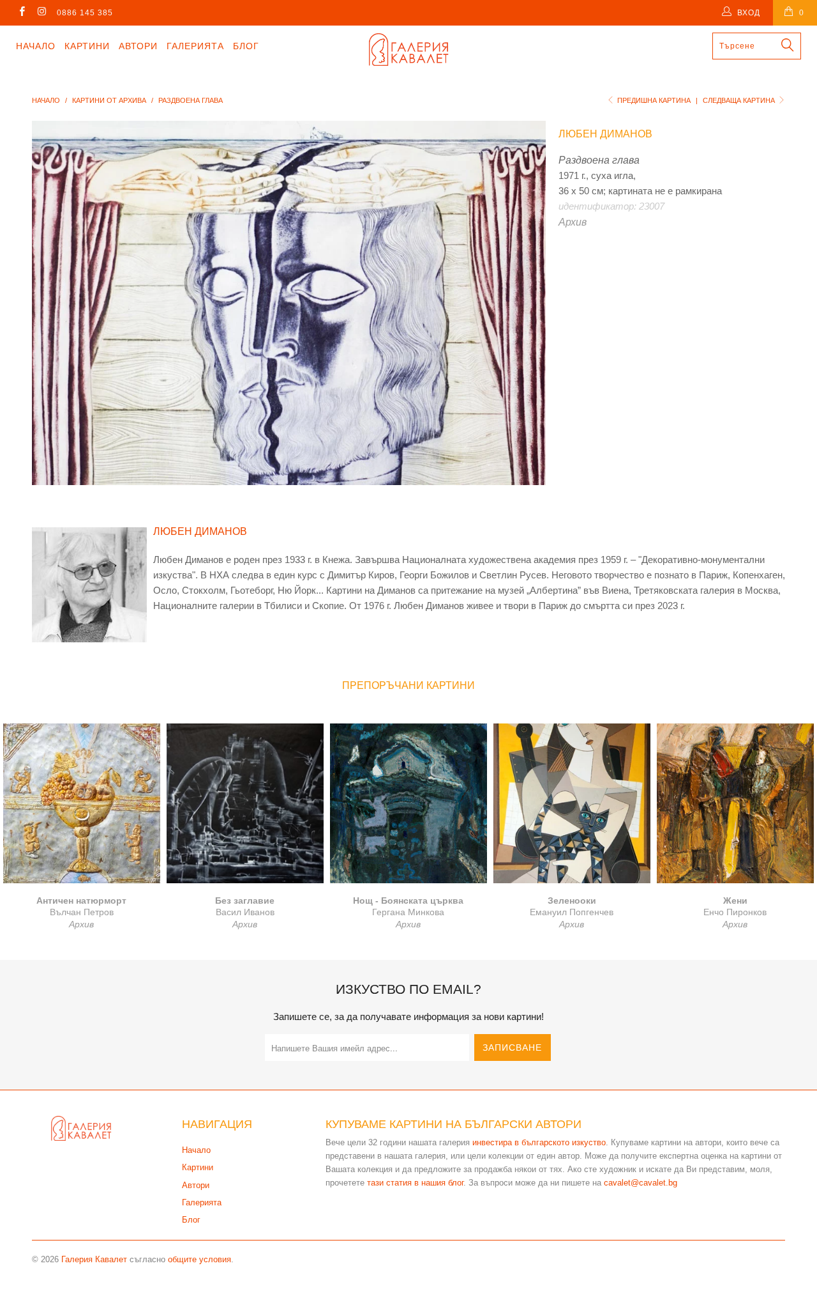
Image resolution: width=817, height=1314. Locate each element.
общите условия (199, 1259)
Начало (36, 46)
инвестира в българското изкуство (539, 1142)
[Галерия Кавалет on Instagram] (41, 12)
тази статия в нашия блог (415, 1182)
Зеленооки (571, 803)
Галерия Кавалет (94, 1259)
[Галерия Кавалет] (408, 49)
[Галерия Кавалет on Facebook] (21, 12)
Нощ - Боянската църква (408, 803)
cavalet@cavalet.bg (640, 1182)
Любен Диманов (605, 133)
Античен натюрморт (81, 803)
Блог (246, 46)
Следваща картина (740, 100)
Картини (87, 46)
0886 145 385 (85, 12)
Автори (138, 46)
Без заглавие (245, 803)
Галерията (195, 46)
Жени (735, 803)
